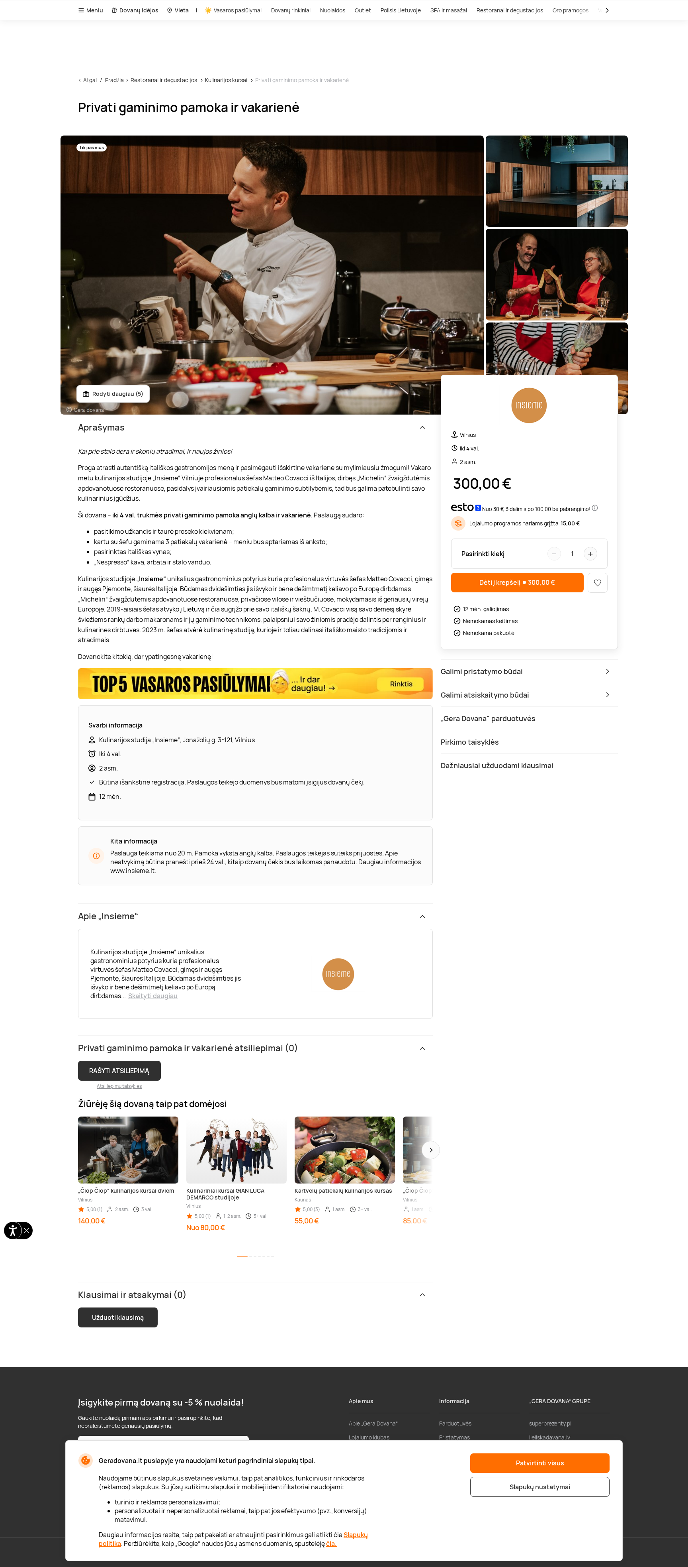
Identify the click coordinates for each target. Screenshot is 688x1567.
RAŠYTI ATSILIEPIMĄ (119, 1070)
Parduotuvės (455, 1423)
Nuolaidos (332, 10)
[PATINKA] (598, 583)
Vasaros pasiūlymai (238, 10)
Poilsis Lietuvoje (401, 10)
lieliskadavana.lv (549, 1437)
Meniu (94, 10)
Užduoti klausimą (118, 1317)
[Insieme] (529, 406)
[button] (431, 1150)
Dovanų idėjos (138, 10)
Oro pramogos (570, 10)
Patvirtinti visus (540, 1463)
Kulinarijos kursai (226, 80)
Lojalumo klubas (369, 1437)
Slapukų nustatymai (540, 1486)
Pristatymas (454, 1437)
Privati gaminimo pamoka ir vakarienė (302, 80)
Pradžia (114, 80)
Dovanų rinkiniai (291, 10)
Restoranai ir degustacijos (510, 10)
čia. (331, 1543)
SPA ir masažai (448, 10)
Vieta (182, 10)
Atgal (90, 80)
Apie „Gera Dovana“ (373, 1423)
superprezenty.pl (550, 1423)
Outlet (363, 10)
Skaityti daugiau (153, 995)
